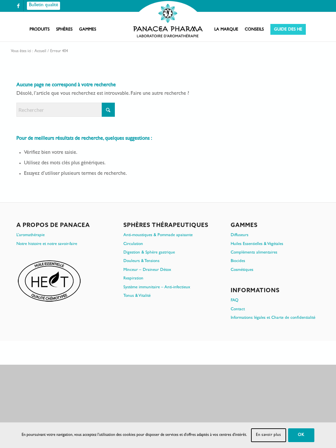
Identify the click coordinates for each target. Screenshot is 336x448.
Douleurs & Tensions (141, 261)
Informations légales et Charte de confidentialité (273, 318)
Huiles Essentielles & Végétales (257, 244)
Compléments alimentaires (254, 253)
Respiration (133, 278)
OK (301, 435)
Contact (238, 309)
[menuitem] (39, 30)
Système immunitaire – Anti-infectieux (156, 287)
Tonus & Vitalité (137, 296)
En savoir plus (268, 435)
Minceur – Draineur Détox (147, 270)
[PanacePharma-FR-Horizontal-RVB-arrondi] (168, 20)
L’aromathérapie (30, 235)
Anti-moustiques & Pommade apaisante (158, 235)
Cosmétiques (242, 270)
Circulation (133, 244)
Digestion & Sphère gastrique (149, 253)
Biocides (238, 261)
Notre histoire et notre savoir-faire (46, 244)
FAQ (235, 300)
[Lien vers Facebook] (18, 5)
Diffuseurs (239, 235)
